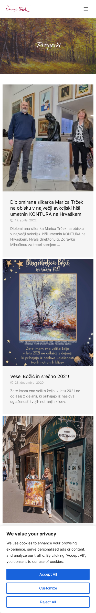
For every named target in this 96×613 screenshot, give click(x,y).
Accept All (48, 574)
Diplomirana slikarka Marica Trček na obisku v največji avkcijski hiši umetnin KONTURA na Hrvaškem (46, 208)
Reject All (48, 602)
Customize (48, 588)
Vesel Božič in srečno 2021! (39, 376)
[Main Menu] (86, 9)
